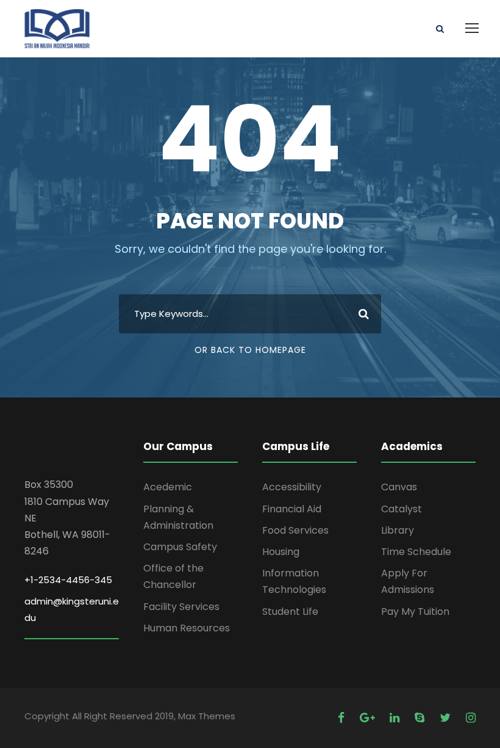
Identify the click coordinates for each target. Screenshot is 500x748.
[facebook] (343, 718)
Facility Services (181, 607)
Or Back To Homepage (250, 350)
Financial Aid (291, 509)
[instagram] (471, 718)
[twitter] (447, 718)
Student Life (290, 612)
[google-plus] (368, 718)
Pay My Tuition (415, 612)
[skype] (421, 718)
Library (397, 530)
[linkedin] (396, 718)
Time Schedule (416, 552)
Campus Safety (180, 547)
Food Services (295, 530)
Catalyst (401, 509)
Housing (280, 552)
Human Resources (186, 628)
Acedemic (167, 487)
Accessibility (291, 487)
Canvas (399, 487)
